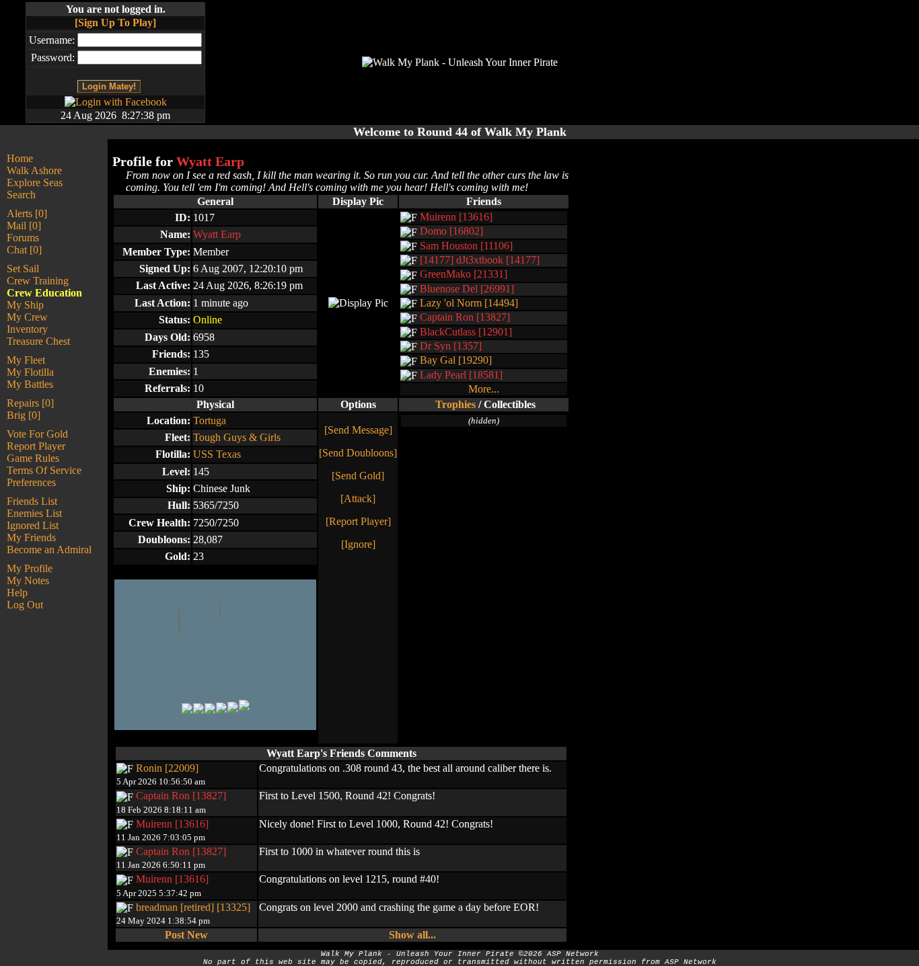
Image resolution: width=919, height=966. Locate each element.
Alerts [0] (27, 213)
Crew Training (38, 280)
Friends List (32, 501)
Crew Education (44, 292)
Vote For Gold (37, 434)
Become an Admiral (49, 549)
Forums (23, 237)
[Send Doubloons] (358, 452)
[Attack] (357, 498)
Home (20, 158)
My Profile (29, 568)
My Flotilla (30, 372)
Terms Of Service (44, 470)
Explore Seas (35, 182)
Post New (186, 934)
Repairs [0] (30, 403)
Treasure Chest (38, 341)
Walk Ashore (34, 170)
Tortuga (209, 420)
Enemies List (34, 513)
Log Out (25, 604)
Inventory (27, 329)
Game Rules (33, 458)
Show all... (412, 934)
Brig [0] (23, 415)
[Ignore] (358, 544)
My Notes (28, 580)
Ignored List (33, 525)
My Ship (25, 305)
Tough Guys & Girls (237, 437)
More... (483, 389)
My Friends (31, 537)
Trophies (455, 404)
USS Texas (217, 454)
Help (17, 592)
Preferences (31, 482)
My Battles (30, 384)
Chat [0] (24, 249)
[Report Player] (358, 521)
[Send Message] (358, 430)
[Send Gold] (358, 475)
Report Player (36, 446)
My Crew (27, 317)
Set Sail (23, 268)
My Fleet (26, 360)
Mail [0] (24, 225)
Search (21, 194)
